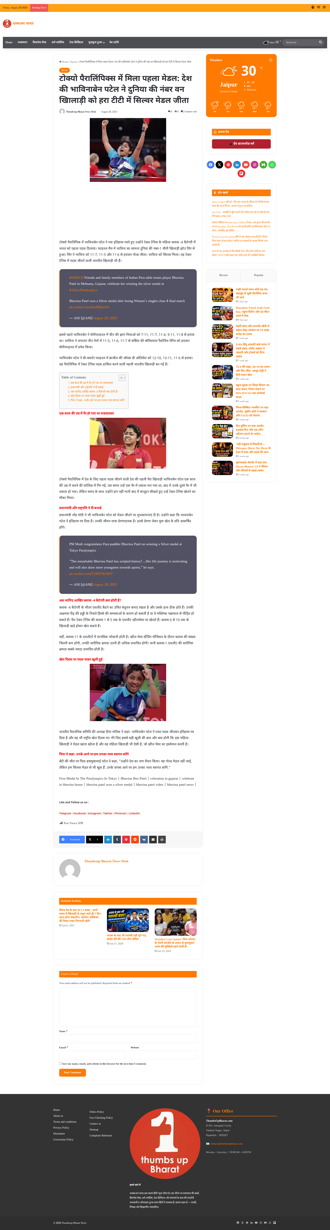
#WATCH (76, 278)
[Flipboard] (241, 173)
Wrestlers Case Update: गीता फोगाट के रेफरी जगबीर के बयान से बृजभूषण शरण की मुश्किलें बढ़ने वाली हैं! (175, 943)
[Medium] (263, 164)
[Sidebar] (324, 8)
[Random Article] (318, 8)
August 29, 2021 (105, 318)
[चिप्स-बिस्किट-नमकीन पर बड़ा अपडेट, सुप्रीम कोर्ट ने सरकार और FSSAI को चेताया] (222, 413)
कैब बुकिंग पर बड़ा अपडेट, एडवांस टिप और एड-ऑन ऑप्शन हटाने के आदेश (250, 430)
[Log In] (313, 8)
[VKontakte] (144, 839)
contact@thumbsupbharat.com (226, 1144)
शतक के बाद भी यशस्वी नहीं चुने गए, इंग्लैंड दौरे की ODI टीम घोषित (127, 937)
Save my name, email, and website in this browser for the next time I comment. (104, 1064)
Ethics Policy (97, 1112)
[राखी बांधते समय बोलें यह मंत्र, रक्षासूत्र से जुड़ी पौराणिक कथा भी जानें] (222, 295)
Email (63, 1047)
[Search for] (320, 42)
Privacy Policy (61, 1128)
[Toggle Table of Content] (120, 378)
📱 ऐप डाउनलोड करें (241, 144)
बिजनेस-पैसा (39, 42)
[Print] (162, 839)
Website (135, 1047)
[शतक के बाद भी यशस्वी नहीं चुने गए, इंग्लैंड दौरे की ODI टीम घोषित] (128, 920)
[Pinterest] (126, 839)
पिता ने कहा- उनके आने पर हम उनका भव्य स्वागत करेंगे (98, 400)
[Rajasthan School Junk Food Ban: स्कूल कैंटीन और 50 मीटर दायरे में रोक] (222, 313)
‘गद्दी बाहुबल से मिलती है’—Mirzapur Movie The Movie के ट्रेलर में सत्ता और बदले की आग (253, 448)
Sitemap (94, 1130)
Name (63, 1031)
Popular (258, 275)
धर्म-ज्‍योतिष (58, 42)
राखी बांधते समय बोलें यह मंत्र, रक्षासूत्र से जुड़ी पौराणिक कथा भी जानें (131, 7)
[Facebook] (210, 164)
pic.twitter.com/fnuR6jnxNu (89, 307)
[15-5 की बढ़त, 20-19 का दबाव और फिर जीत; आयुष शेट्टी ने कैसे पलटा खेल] (222, 372)
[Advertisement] (128, 212)
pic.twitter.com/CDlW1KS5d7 (91, 574)
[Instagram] (254, 164)
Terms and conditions (64, 1122)
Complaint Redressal (101, 1136)
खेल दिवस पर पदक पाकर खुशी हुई (87, 396)
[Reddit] (135, 839)
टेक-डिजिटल (76, 42)
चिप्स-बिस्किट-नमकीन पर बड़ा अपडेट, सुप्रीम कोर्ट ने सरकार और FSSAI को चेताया (252, 412)
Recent (223, 275)
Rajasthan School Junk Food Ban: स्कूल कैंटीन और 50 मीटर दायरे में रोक (252, 312)
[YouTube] (246, 164)
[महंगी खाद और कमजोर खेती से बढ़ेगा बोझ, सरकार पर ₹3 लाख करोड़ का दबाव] (222, 331)
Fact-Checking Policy (101, 1118)
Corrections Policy (63, 1140)
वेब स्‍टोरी (114, 42)
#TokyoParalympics (83, 290)
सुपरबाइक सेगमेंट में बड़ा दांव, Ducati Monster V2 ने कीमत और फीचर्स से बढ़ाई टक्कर (252, 467)
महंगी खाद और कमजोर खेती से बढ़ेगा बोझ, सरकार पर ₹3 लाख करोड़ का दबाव (252, 330)
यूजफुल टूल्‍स (95, 42)
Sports (73, 62)
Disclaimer (59, 1134)
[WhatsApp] (272, 164)
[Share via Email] (153, 839)
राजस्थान (22, 42)
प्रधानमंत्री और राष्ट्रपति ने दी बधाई (87, 387)
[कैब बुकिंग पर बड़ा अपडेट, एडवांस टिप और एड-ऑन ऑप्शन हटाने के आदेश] (222, 431)
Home (9, 42)
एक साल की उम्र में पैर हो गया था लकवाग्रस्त (92, 383)
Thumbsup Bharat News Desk (81, 111)
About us (58, 1116)
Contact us (95, 1124)
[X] (219, 164)
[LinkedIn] (108, 839)
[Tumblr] (117, 839)
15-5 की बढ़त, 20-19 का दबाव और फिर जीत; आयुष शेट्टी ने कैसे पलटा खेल (253, 371)
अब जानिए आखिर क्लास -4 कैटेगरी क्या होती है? (94, 392)
